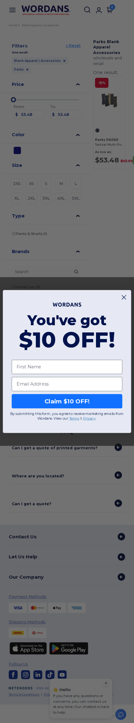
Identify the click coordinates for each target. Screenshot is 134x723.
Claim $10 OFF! (67, 401)
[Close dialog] (124, 297)
